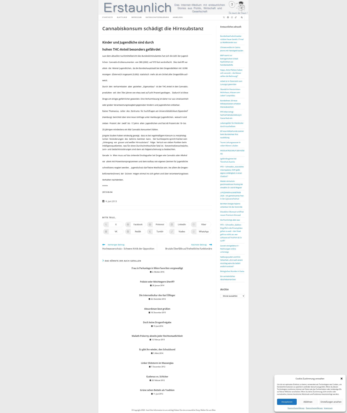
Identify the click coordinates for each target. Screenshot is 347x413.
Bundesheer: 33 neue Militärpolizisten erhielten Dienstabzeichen (230, 103)
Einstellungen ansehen (331, 401)
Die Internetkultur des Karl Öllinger (157, 295)
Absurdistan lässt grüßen (157, 308)
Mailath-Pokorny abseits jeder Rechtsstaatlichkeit (157, 335)
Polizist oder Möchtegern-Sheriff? (157, 281)
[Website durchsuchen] (242, 17)
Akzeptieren (287, 401)
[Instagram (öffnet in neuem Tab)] (232, 17)
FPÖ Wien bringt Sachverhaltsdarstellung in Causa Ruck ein (231, 115)
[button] (341, 378)
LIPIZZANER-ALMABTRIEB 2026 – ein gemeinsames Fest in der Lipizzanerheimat (232, 195)
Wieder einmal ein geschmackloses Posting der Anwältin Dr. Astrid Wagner (231, 184)
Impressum (328, 408)
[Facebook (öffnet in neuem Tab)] (228, 17)
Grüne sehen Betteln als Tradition (157, 390)
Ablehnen (307, 401)
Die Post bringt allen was (230, 220)
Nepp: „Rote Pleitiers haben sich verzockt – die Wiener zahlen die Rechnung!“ (231, 73)
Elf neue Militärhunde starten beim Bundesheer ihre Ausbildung (232, 134)
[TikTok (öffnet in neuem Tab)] (236, 17)
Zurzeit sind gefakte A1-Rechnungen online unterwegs (229, 248)
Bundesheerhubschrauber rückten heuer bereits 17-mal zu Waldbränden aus (231, 39)
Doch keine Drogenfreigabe (157, 322)
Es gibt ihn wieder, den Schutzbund (157, 349)
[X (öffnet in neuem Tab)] (224, 17)
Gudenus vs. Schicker (157, 376)
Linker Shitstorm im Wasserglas (157, 363)
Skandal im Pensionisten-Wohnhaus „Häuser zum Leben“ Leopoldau (230, 92)
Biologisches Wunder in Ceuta (232, 271)
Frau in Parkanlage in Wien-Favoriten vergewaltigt (157, 268)
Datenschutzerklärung (296, 408)
